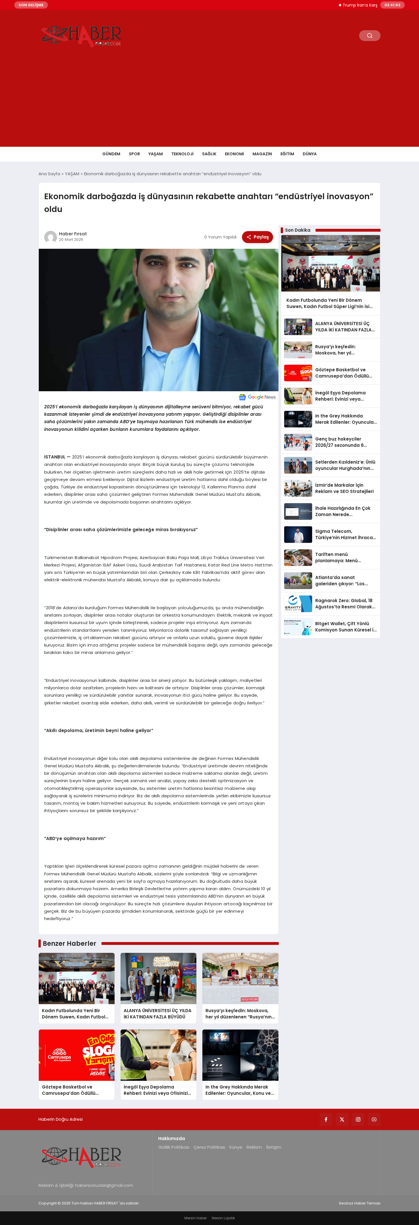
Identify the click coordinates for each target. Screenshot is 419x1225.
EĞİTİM (287, 154)
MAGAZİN (262, 154)
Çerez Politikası (209, 1147)
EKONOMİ (234, 154)
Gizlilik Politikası (173, 1147)
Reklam (254, 1147)
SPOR (134, 154)
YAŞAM (156, 154)
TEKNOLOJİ (182, 154)
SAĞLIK (209, 154)
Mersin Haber (195, 1218)
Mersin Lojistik (223, 1218)
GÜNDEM (111, 154)
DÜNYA (310, 154)
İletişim (273, 1147)
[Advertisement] (209, 104)
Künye (235, 1147)
